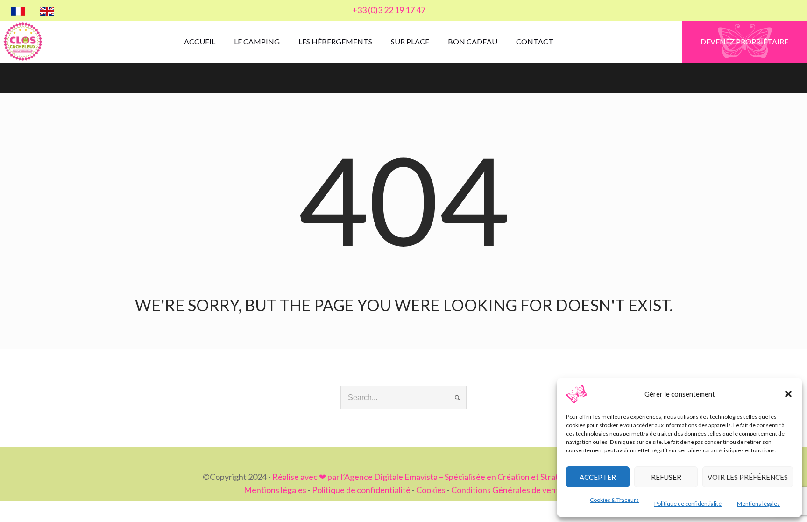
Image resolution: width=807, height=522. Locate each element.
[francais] (18, 10)
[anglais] (47, 10)
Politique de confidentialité (688, 503)
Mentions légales (758, 503)
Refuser (666, 477)
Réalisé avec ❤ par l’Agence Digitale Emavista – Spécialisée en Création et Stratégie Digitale (438, 477)
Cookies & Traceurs (614, 499)
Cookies (431, 490)
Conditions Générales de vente (507, 490)
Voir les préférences (748, 477)
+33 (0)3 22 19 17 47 (388, 10)
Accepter (598, 477)
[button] (788, 394)
